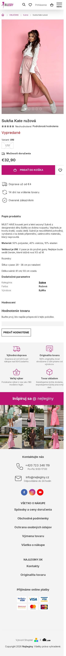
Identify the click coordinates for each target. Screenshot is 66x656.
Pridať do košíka (31, 170)
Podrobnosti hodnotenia (45, 126)
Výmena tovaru (33, 536)
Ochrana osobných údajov (33, 527)
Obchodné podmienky (33, 518)
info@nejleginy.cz (37, 477)
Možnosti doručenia (18, 153)
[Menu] (59, 5)
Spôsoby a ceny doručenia (33, 509)
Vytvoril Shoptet (24, 640)
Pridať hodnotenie (16, 332)
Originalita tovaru (33, 574)
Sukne (42, 282)
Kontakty (33, 566)
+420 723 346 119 (37, 465)
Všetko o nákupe (33, 545)
